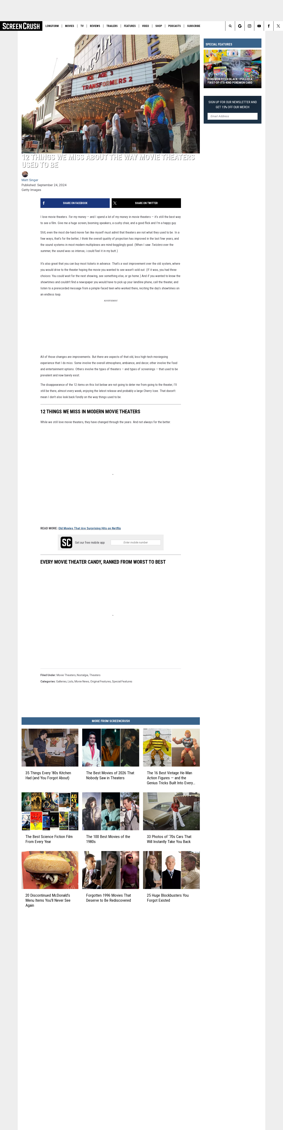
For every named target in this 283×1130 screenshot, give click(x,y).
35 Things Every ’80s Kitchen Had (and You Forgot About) (48, 775)
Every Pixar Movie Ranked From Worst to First (229, 80)
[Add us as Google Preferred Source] (239, 26)
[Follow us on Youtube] (259, 26)
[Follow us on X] (278, 26)
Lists (70, 681)
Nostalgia (82, 675)
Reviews (95, 26)
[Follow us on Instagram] (249, 26)
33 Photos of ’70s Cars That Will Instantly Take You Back (169, 839)
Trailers (112, 26)
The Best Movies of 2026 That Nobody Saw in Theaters (110, 775)
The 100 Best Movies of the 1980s (108, 839)
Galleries (61, 681)
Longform (52, 26)
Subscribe (193, 26)
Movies (69, 26)
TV (82, 26)
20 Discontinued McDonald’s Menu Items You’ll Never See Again (47, 900)
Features (130, 26)
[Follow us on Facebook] (268, 26)
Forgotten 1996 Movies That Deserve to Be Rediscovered (108, 898)
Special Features (122, 681)
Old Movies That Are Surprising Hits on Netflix (89, 528)
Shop (158, 26)
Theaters (94, 675)
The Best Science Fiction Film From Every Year (49, 839)
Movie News (82, 681)
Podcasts (174, 26)
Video (145, 26)
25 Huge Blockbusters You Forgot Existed (168, 898)
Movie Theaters (66, 675)
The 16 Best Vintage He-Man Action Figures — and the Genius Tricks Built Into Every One (170, 778)
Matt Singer (30, 180)
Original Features (100, 681)
